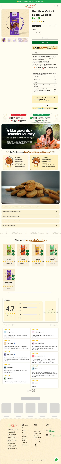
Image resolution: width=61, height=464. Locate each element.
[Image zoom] (15, 23)
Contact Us (25, 445)
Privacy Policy (37, 433)
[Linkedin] (35, 445)
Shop (23, 432)
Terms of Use (37, 431)
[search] (54, 6)
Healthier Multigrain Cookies (52, 258)
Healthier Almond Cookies (37, 258)
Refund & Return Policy (37, 436)
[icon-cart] (57, 6)
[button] (45, 38)
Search (36, 429)
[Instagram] (39, 441)
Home (23, 430)
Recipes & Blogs (24, 439)
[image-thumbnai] (3, 40)
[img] (37, 21)
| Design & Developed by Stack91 (38, 460)
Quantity (34, 29)
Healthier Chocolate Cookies (23, 258)
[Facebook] (35, 441)
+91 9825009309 (52, 431)
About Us (24, 442)
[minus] (33, 32)
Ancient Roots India (24, 460)
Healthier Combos (24, 435)
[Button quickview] (13, 251)
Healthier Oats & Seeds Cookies (9, 283)
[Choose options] (13, 254)
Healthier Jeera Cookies (9, 258)
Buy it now (45, 42)
